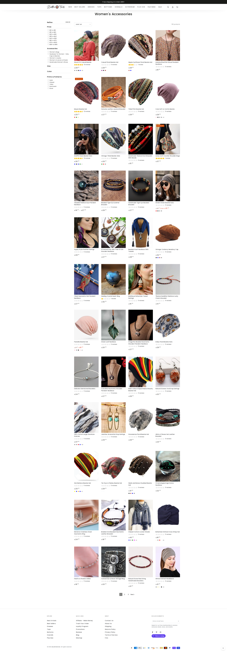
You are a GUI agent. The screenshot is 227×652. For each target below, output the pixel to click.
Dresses (50, 626)
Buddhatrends (56, 647)
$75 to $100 (53, 42)
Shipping (108, 626)
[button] (168, 7)
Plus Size (50, 638)
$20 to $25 (52, 34)
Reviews (79, 632)
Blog (77, 635)
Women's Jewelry (55, 58)
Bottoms (50, 632)
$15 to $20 (52, 32)
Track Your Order (82, 624)
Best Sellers (51, 624)
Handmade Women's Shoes (58, 62)
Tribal (51, 84)
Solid (51, 80)
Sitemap (79, 638)
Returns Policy (110, 629)
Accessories (52, 48)
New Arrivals (51, 621)
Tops (49, 629)
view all (68, 22)
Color (49, 71)
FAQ (106, 638)
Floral (51, 88)
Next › (133, 594)
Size (48, 66)
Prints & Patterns (54, 77)
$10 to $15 (52, 30)
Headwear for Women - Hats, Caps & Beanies (59, 55)
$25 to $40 (53, 36)
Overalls (50, 635)
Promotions (80, 629)
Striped (51, 82)
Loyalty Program (82, 626)
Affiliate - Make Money (84, 621)
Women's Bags (54, 52)
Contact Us (109, 621)
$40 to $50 (53, 38)
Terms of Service (111, 635)
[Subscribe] (179, 621)
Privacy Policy (110, 632)
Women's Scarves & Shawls (58, 60)
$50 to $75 (53, 40)
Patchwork (52, 86)
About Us (108, 624)
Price (49, 27)
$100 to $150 (53, 44)
